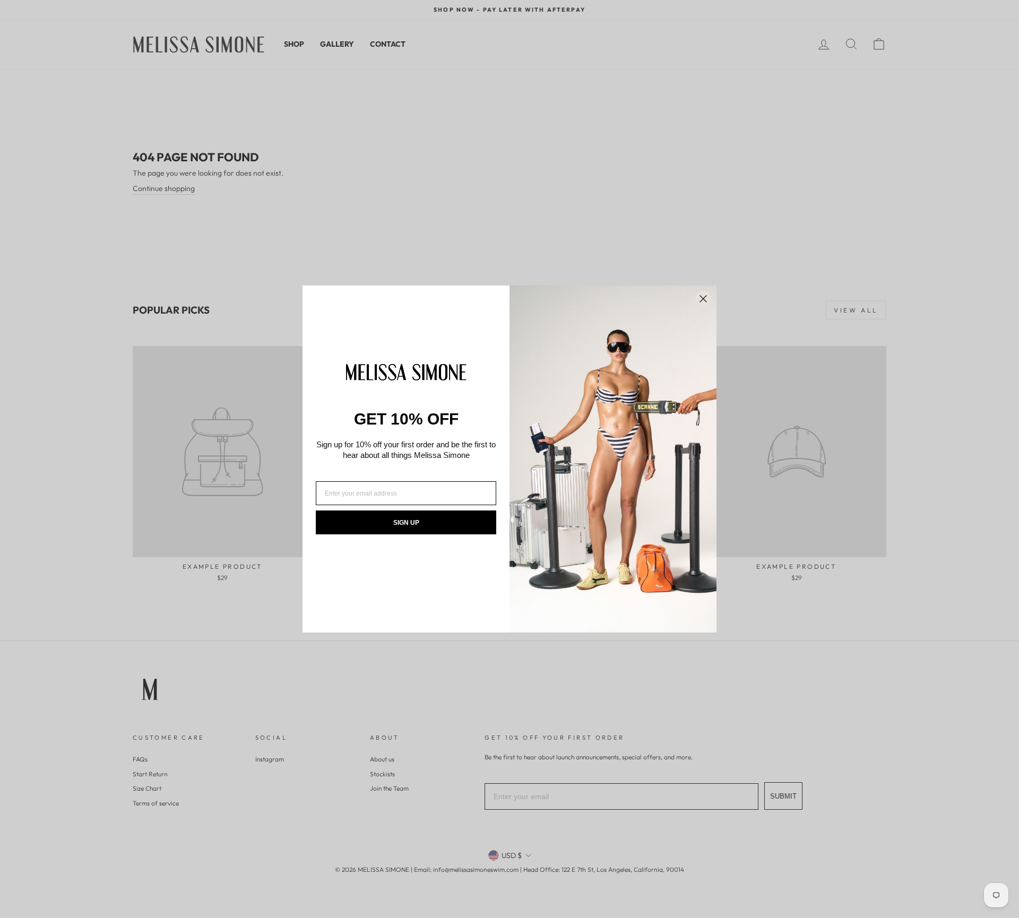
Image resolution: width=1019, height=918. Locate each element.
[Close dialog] (703, 299)
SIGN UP (406, 522)
